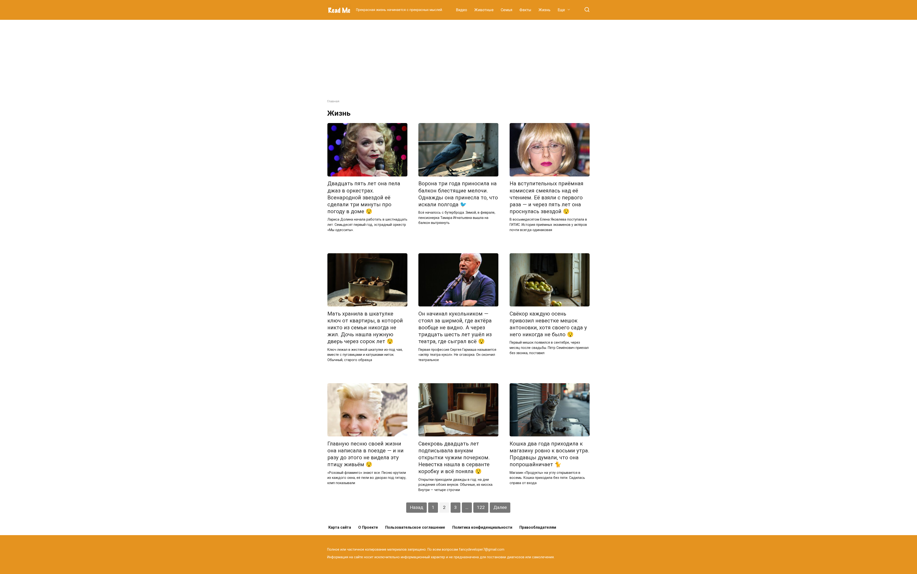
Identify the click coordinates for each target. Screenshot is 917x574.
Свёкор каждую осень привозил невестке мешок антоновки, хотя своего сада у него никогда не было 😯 (548, 323)
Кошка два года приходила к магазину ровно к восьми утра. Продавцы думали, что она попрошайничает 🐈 (549, 453)
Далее (500, 507)
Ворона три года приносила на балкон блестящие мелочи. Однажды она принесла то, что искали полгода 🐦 (458, 194)
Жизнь (544, 10)
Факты (525, 10)
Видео (461, 10)
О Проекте (368, 527)
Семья (506, 10)
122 (481, 507)
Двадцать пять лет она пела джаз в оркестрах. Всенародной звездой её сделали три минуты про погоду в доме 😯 (363, 198)
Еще (561, 10)
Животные (484, 10)
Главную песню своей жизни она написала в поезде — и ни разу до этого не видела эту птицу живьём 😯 (365, 453)
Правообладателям (537, 527)
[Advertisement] (458, 55)
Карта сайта (339, 527)
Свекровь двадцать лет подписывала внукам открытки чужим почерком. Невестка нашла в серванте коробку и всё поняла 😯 (454, 457)
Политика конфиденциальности (482, 527)
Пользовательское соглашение (415, 527)
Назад (416, 507)
